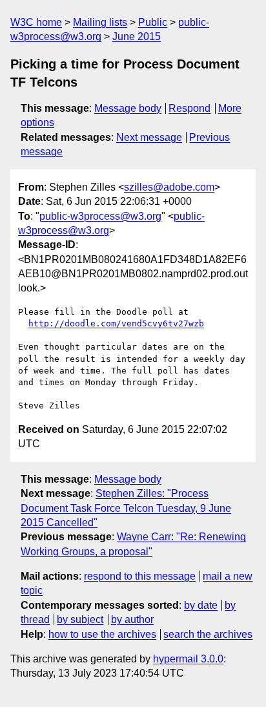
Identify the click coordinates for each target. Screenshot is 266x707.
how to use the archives (102, 634)
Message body (127, 108)
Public (152, 22)
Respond (189, 108)
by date (201, 605)
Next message (149, 137)
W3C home (36, 22)
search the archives (207, 634)
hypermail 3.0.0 (188, 658)
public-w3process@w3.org (100, 216)
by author (132, 619)
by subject (80, 619)
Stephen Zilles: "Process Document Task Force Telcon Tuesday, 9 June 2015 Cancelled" (126, 508)
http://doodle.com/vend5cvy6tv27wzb (116, 323)
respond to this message (140, 576)
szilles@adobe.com (169, 187)
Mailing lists (100, 22)
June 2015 (136, 36)
